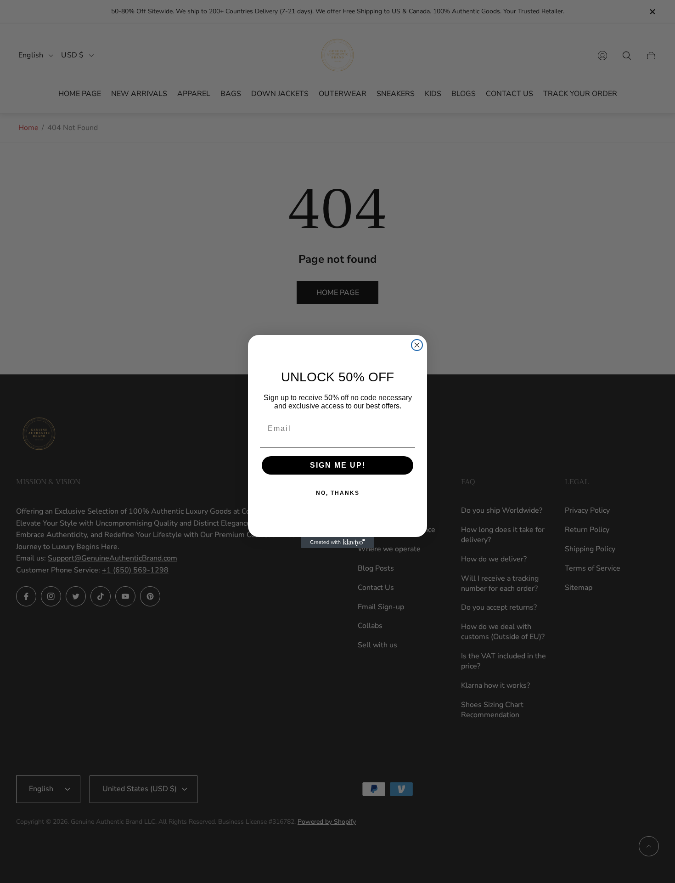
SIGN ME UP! (338, 465)
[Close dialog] (416, 345)
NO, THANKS (338, 493)
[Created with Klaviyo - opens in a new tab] (337, 542)
